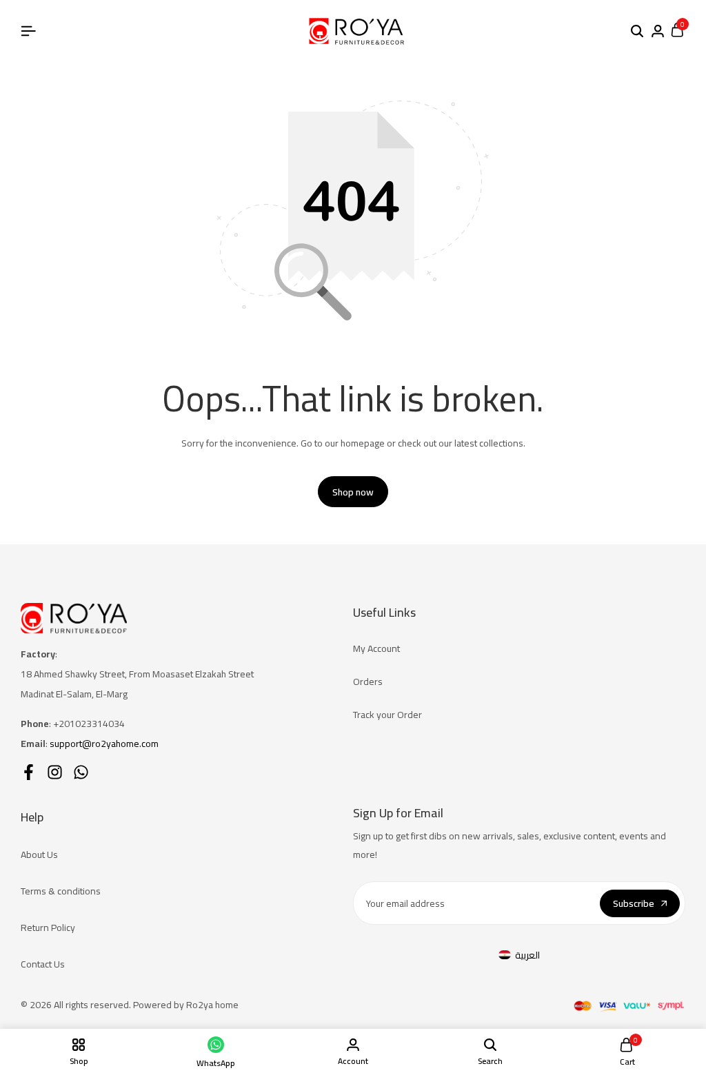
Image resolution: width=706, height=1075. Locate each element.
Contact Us (43, 964)
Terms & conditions (61, 891)
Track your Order (387, 715)
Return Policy (48, 927)
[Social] (29, 772)
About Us (39, 854)
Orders (368, 681)
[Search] (637, 31)
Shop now (353, 492)
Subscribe (633, 903)
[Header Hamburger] (28, 31)
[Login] (657, 31)
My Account (376, 648)
